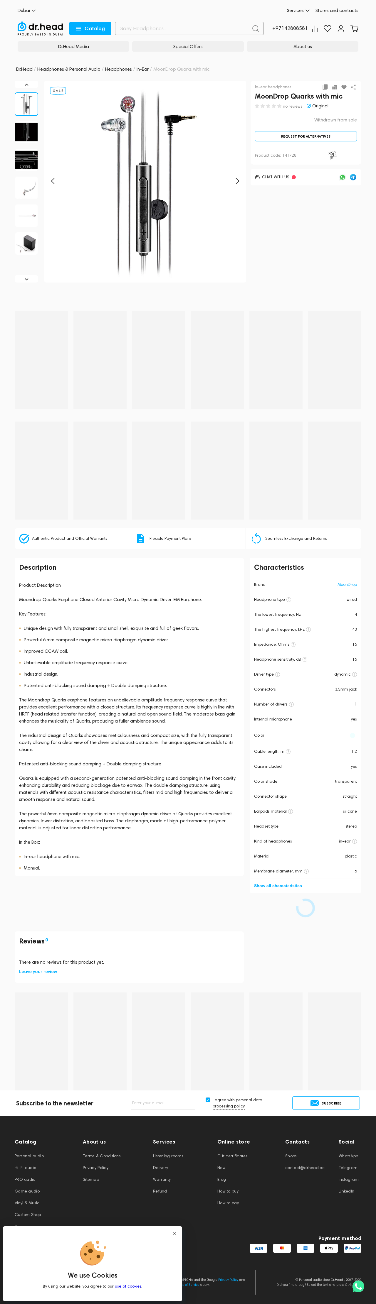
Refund (160, 1191)
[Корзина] (354, 28)
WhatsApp (348, 1156)
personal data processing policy (237, 1103)
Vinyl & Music (27, 1202)
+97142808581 (290, 28)
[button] (53, 181)
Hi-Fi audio (25, 1167)
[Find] (255, 28)
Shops (291, 1156)
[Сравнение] (315, 28)
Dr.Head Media (73, 46)
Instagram (349, 1179)
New (221, 1167)
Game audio (27, 1191)
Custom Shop (28, 1214)
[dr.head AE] (40, 28)
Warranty (162, 1179)
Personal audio (29, 1156)
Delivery (160, 1167)
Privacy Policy (95, 1167)
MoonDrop (347, 584)
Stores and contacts (336, 10)
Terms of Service (187, 1285)
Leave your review (38, 971)
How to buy (228, 1191)
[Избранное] (327, 28)
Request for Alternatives (305, 136)
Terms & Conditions (102, 1156)
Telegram (348, 1167)
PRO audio (25, 1179)
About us (302, 46)
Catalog (95, 28)
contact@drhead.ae (305, 1167)
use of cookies (128, 1286)
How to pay (228, 1202)
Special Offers (188, 46)
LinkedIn (346, 1191)
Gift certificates (232, 1156)
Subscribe (332, 1103)
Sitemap (91, 1179)
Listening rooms (168, 1156)
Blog (221, 1179)
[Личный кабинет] (341, 28)
